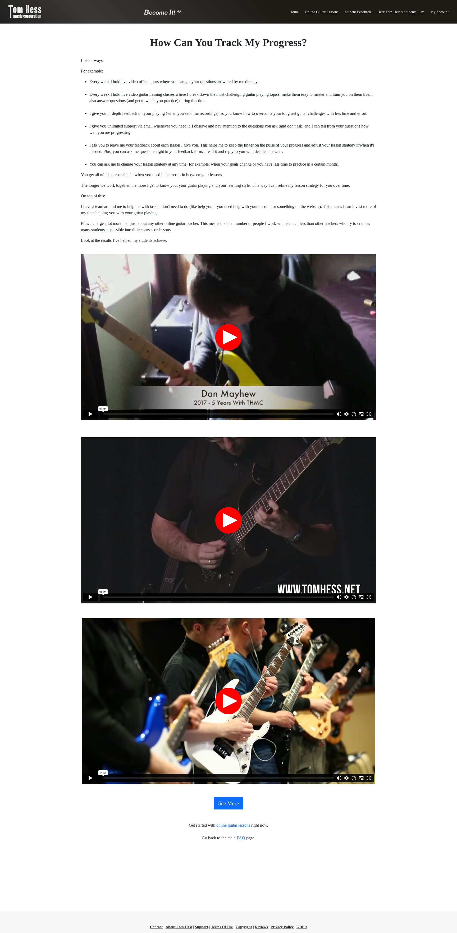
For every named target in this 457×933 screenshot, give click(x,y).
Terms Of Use (222, 927)
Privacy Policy (282, 927)
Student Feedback (358, 12)
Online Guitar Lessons (321, 12)
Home (294, 12)
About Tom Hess (179, 927)
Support (201, 927)
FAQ (241, 838)
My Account (439, 12)
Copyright (244, 927)
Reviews (261, 927)
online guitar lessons (233, 825)
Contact (156, 927)
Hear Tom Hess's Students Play (400, 12)
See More (228, 803)
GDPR (301, 927)
